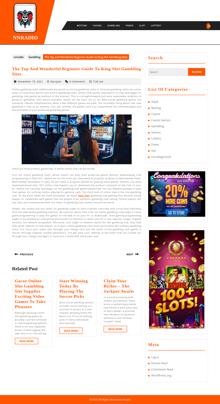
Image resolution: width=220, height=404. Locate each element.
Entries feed (159, 363)
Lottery (156, 25)
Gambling (113, 25)
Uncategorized (161, 157)
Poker (129, 25)
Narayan (56, 81)
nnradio (25, 37)
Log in (155, 357)
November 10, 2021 (30, 81)
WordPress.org (161, 375)
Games (156, 132)
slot (142, 25)
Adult (154, 102)
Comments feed (162, 369)
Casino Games (160, 120)
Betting (82, 25)
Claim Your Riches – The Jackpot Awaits (119, 286)
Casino (97, 25)
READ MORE (28, 341)
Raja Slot (84, 195)
